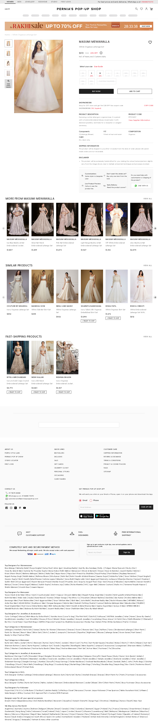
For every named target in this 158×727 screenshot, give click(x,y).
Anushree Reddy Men (100, 600)
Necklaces (9, 656)
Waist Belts (28, 664)
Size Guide (98, 66)
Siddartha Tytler (116, 576)
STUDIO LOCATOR (11, 460)
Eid (35, 701)
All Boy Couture (23, 693)
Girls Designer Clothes (14, 675)
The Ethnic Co (74, 598)
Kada (103, 661)
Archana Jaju (57, 584)
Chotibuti (39, 690)
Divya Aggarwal (23, 582)
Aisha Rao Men (11, 603)
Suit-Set (147, 643)
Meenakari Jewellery (38, 659)
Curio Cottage (11, 616)
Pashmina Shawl (143, 664)
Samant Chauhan (141, 579)
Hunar (132, 616)
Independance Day (24, 701)
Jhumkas (42, 661)
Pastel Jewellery (89, 659)
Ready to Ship (11, 635)
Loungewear (121, 646)
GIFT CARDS (59, 464)
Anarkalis (18, 630)
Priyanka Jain (71, 582)
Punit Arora (26, 606)
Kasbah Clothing (82, 603)
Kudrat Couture (96, 603)
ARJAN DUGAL (24, 603)
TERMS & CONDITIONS (112, 460)
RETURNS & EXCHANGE (112, 457)
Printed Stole (28, 667)
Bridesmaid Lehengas (124, 630)
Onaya (100, 571)
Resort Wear (26, 632)
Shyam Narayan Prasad (41, 582)
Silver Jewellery (137, 659)
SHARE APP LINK (146, 507)
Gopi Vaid (102, 582)
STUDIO (54, 2)
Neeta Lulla (79, 579)
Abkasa (140, 600)
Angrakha (65, 646)
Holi (13, 701)
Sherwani (38, 643)
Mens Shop (55, 648)
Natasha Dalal (22, 568)
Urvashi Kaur (24, 587)
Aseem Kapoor (37, 587)
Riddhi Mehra (28, 576)
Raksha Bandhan (45, 701)
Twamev (50, 598)
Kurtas (45, 643)
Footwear (103, 648)
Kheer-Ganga (61, 598)
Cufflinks (146, 646)
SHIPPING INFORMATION (113, 453)
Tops (97, 630)
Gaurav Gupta (11, 579)
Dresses (71, 630)
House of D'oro (46, 619)
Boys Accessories (143, 683)
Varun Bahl (69, 579)
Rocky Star (130, 568)
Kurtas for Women (48, 630)
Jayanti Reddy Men (56, 608)
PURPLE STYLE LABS (12, 453)
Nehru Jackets (47, 683)
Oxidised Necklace (93, 661)
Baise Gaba (54, 571)
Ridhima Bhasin (42, 576)
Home (7, 34)
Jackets (52, 632)
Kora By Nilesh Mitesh (94, 608)
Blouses (101, 632)
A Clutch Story (121, 619)
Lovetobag (97, 619)
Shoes (109, 661)
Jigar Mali (93, 584)
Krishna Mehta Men (133, 598)
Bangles (48, 656)
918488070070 (147, 2)
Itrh (85, 584)
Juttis (130, 661)
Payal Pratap (100, 573)
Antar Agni (58, 568)
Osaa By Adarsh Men (13, 571)
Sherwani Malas (134, 646)
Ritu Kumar (55, 576)
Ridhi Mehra (65, 571)
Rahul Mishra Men (40, 606)
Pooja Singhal (35, 568)
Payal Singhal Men (12, 606)
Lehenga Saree (111, 632)
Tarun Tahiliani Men (61, 600)
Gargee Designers (54, 603)
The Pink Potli (81, 616)
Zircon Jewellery (74, 659)
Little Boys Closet (66, 690)
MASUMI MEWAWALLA (94, 41)
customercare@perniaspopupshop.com (23, 499)
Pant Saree (135, 632)
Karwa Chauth (126, 701)
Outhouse (101, 616)
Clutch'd (92, 616)
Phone (96, 500)
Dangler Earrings (29, 661)
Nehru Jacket (20, 643)
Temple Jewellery (105, 659)
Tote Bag (96, 664)
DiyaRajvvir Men (38, 603)
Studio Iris (118, 584)
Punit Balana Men (26, 600)
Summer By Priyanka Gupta (35, 571)
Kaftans (103, 630)
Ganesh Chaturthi (80, 701)
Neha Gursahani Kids (129, 690)
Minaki (56, 619)
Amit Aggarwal (92, 579)
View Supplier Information (139, 120)
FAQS (106, 468)
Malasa (34, 584)
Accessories (109, 646)
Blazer (94, 683)
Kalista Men (68, 603)
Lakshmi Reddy (51, 690)
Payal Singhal (144, 576)
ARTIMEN (131, 600)
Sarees (36, 630)
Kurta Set (70, 675)
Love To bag (69, 616)
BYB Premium (62, 693)
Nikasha (59, 579)
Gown (78, 630)
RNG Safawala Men (57, 606)
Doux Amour (108, 619)
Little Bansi (29, 690)
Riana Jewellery (67, 619)
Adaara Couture (105, 584)
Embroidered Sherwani (73, 683)
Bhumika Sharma (125, 579)
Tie (110, 648)
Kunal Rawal (40, 598)
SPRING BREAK (133, 606)
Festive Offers (24, 635)
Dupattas (81, 632)
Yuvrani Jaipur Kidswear (95, 690)
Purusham (85, 598)
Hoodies (109, 643)
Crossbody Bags (62, 664)
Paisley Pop (89, 622)
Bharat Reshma (97, 598)
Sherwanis (61, 630)
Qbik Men (75, 600)
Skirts (45, 632)
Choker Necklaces (76, 661)
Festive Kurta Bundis (40, 648)
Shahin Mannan (11, 587)
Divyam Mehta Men (73, 595)
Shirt (101, 683)
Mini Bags (86, 664)
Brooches (117, 648)
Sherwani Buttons (12, 646)
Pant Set (81, 648)
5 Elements (147, 619)
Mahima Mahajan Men (114, 603)
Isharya (22, 616)
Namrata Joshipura (108, 579)
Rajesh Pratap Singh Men (93, 595)
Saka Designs (10, 693)
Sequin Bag (119, 664)
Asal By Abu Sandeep (88, 568)
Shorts (124, 643)
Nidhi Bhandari (134, 619)
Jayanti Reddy (126, 571)
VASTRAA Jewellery (115, 616)
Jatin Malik (85, 600)
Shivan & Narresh (89, 571)
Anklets (140, 656)
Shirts (29, 643)
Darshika (109, 598)
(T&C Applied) (95, 108)
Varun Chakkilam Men (74, 608)
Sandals (117, 661)
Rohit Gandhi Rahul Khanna (30, 579)
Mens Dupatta (88, 646)
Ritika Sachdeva (115, 622)
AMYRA (42, 622)
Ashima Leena (49, 579)
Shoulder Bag (107, 664)
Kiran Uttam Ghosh (13, 573)
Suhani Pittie (101, 622)
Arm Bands (130, 656)
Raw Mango (10, 568)
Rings (41, 656)
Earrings (18, 656)
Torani (15, 584)
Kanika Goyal (58, 582)
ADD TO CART (134, 91)
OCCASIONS (59, 475)
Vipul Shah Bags (30, 622)
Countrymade (43, 595)
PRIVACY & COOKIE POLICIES (115, 464)
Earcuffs (96, 656)
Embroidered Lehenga (42, 675)
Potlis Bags (138, 661)
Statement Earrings (13, 661)
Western (14, 648)
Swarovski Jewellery (57, 659)
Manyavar (76, 571)
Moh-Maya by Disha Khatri (37, 616)
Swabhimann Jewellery (14, 619)
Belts (124, 661)
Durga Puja (93, 701)
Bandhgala (75, 646)
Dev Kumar (119, 598)
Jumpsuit (99, 646)
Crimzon (133, 622)
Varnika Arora (56, 616)
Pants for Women (12, 632)
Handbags (10, 664)
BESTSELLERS (59, 453)
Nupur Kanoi (61, 573)
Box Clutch (130, 664)
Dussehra (67, 701)
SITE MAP (107, 471)
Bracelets (33, 656)
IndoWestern (25, 648)
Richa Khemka (77, 584)
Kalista (136, 571)
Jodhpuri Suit (46, 646)
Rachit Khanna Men (118, 600)
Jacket (88, 683)
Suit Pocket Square (97, 643)
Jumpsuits (61, 632)
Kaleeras (88, 656)
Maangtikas (78, 656)
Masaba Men (130, 603)
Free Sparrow (113, 690)
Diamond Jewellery (122, 659)
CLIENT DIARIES (60, 479)
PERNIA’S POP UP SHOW (14, 457)
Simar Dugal (24, 584)
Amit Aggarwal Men (43, 600)
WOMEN (10, 2)
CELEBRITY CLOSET (61, 468)
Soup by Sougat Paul (87, 582)
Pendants (24, 659)
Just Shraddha (32, 619)
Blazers (139, 643)
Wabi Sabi (22, 598)
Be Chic (8, 622)
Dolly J (101, 568)
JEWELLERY (30, 2)
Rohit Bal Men (10, 598)
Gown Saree (124, 632)
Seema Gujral (102, 576)
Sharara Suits (59, 675)
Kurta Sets (27, 630)
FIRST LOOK (66, 2)
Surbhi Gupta (44, 584)
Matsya (8, 584)
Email (85, 500)
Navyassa (79, 690)
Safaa (66, 584)
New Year (138, 701)
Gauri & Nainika (111, 571)
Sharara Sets (87, 630)
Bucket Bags (76, 664)
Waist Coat (74, 643)
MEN (19, 2)
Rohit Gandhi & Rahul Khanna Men (81, 606)
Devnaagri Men (11, 600)
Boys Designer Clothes (14, 683)
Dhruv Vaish (31, 595)
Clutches (148, 661)
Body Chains (119, 656)
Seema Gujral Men (104, 606)
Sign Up (126, 552)
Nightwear (91, 632)
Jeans (23, 646)
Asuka (30, 598)
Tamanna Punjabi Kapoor (135, 584)
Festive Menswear (69, 648)
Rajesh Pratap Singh (13, 576)
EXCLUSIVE (58, 457)
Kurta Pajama (33, 646)
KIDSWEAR (42, 2)
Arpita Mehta (130, 582)
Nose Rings (67, 656)
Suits (52, 643)
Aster (126, 616)
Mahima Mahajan (30, 573)
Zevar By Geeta (143, 616)
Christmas (104, 701)
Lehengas (9, 630)
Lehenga (28, 675)
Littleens (143, 690)
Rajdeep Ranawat (127, 573)
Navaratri (58, 701)
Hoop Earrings (62, 661)
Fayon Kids (9, 690)
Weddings (114, 701)
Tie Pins (84, 643)
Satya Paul (47, 568)
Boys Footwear (128, 683)
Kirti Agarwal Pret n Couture (44, 693)
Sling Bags (49, 664)
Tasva (7, 595)
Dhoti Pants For (112, 675)
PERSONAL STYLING (61, 471)
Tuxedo (57, 646)
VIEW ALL (147, 198)
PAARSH (140, 603)
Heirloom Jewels (12, 659)
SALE (56, 460)
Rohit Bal (65, 576)
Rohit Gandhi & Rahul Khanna (82, 576)
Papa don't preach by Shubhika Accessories (64, 622)
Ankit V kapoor (57, 595)
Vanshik (108, 595)
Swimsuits (72, 632)
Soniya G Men (119, 606)
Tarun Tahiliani (131, 576)
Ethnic (7, 648)
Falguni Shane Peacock (115, 568)
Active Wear (92, 648)
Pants (58, 643)
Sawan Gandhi (143, 582)
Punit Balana (113, 573)
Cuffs (25, 656)
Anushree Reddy (70, 568)
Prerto (125, 622)
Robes (117, 643)
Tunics (110, 630)
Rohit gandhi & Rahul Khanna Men (127, 595)
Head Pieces (107, 656)
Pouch (19, 664)
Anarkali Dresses (89, 675)
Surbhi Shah (10, 582)
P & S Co (19, 690)
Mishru (41, 573)
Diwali (7, 701)
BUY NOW (96, 91)
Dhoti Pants (139, 630)
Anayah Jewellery (83, 619)
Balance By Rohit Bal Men (35, 608)
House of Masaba (115, 582)
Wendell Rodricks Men (14, 608)
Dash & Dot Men (18, 595)
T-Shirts (131, 643)
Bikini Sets (37, 632)
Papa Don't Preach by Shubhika (80, 573)
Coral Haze (17, 622)
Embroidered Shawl (13, 667)
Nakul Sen (50, 573)
